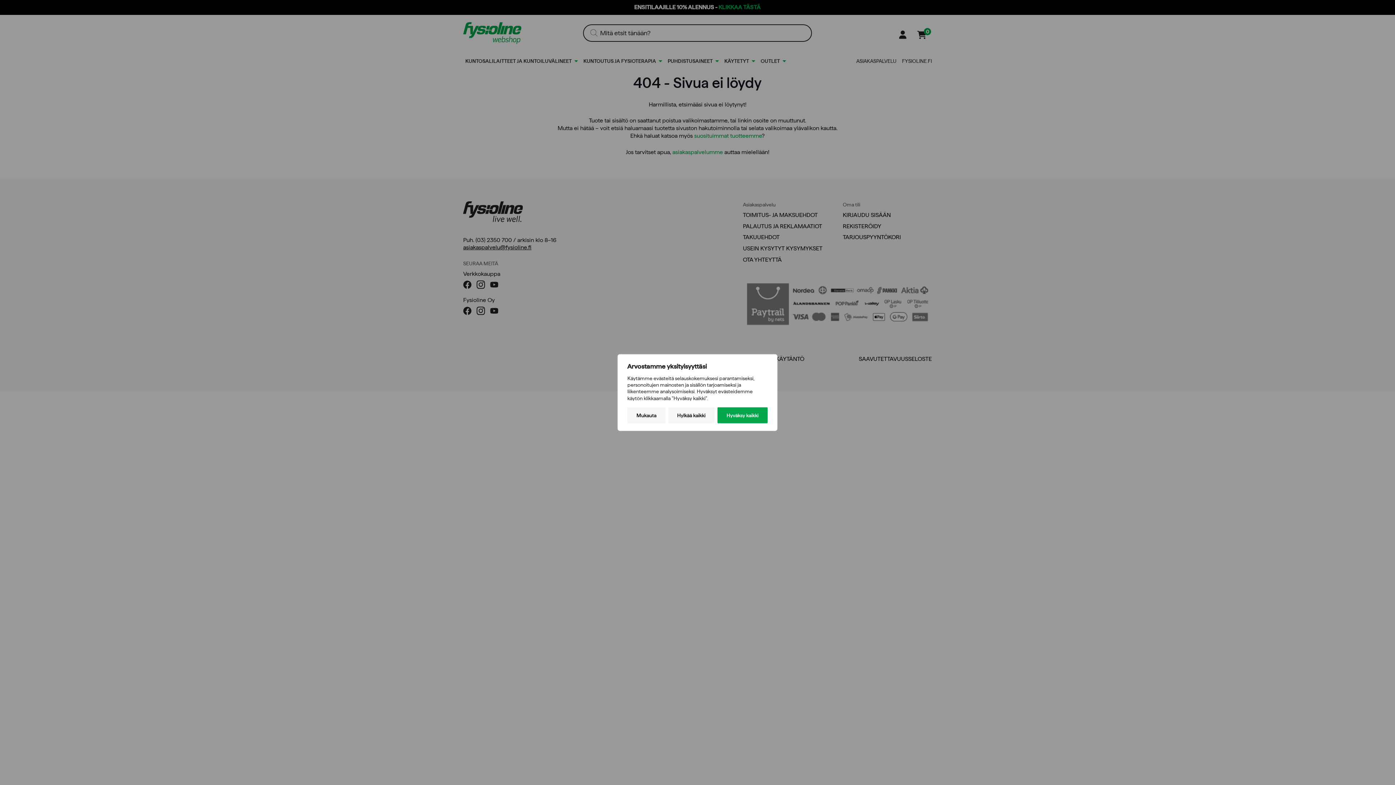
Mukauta (646, 415)
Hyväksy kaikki (743, 415)
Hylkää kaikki (691, 415)
